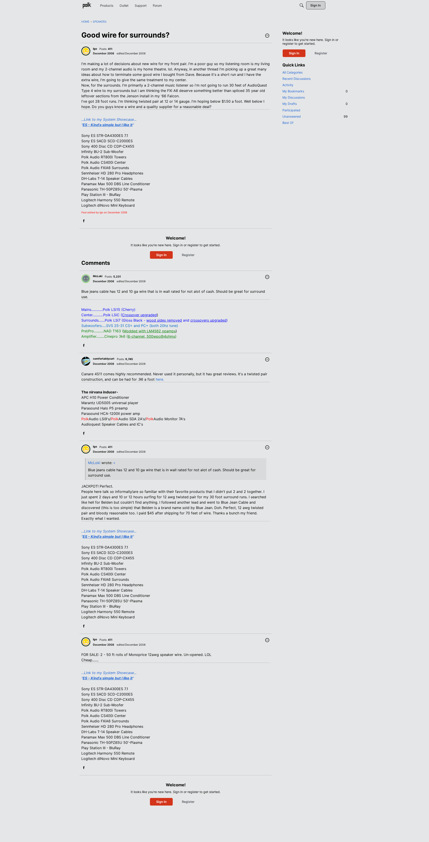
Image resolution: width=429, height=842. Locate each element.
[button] (267, 36)
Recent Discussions (296, 79)
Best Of (287, 123)
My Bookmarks (315, 91)
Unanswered (315, 116)
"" (107, 125)
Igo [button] (95, 48)
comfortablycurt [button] (103, 358)
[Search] (302, 5)
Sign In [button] (161, 255)
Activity (287, 85)
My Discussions (293, 97)
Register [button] (188, 255)
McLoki (94, 462)
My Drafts (315, 104)
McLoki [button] (97, 276)
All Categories (292, 72)
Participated (291, 110)
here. (160, 379)
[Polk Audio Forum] (87, 5)
